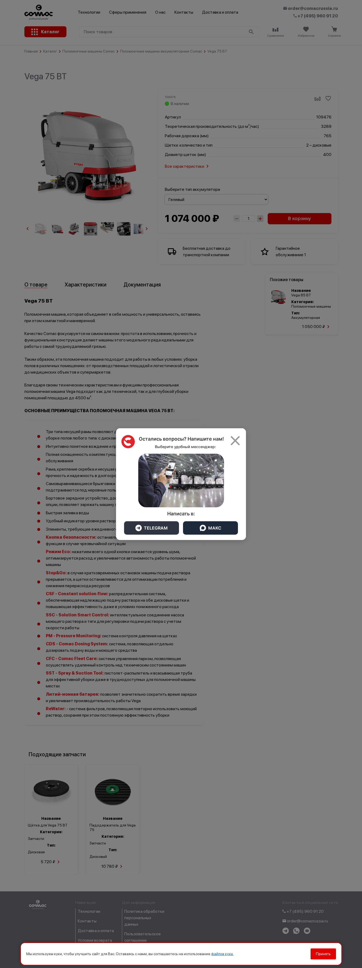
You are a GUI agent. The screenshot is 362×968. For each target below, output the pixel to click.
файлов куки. (222, 954)
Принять (323, 954)
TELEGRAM (156, 528)
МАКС (214, 528)
